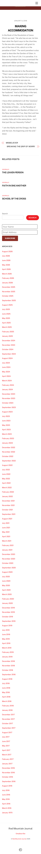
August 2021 (7, 519)
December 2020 (8, 554)
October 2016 (7, 777)
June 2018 (6, 688)
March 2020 (7, 594)
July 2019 (5, 630)
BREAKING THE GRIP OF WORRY (21, 146)
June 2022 (6, 474)
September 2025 (9, 300)
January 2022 (7, 496)
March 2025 (7, 327)
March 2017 (6, 755)
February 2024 (8, 385)
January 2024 (7, 389)
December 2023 (8, 394)
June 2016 (6, 795)
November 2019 (8, 612)
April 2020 (6, 590)
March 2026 (7, 274)
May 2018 (6, 692)
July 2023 (6, 416)
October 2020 (7, 563)
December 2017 (8, 715)
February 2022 (8, 492)
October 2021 (7, 510)
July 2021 (5, 523)
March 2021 (6, 541)
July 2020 (6, 577)
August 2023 (7, 412)
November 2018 (8, 666)
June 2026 (6, 260)
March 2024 (7, 381)
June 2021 (6, 528)
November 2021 (8, 505)
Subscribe (10, 238)
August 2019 (7, 625)
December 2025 (8, 287)
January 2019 (7, 657)
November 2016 (8, 773)
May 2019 (6, 639)
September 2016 (8, 781)
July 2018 (6, 683)
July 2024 (6, 363)
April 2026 (6, 269)
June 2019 (6, 634)
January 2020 (7, 603)
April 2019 (6, 643)
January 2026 (7, 283)
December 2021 (8, 501)
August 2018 (7, 679)
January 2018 (7, 710)
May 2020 (6, 585)
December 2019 (8, 608)
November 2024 (8, 345)
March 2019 (6, 648)
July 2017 (5, 737)
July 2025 (6, 309)
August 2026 (7, 251)
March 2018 (6, 701)
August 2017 (7, 732)
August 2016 (7, 786)
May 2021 (6, 532)
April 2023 (6, 430)
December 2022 (8, 447)
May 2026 (6, 265)
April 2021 (6, 536)
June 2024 (6, 367)
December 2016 (8, 768)
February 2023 (8, 438)
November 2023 (8, 398)
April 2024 (6, 376)
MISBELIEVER (12, 143)
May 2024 (6, 372)
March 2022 (7, 487)
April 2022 (6, 483)
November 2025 (8, 292)
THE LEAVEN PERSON (12, 172)
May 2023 (6, 425)
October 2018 (7, 670)
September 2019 (8, 621)
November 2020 (8, 559)
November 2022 (8, 452)
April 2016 (6, 804)
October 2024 (7, 349)
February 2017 (8, 759)
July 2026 (6, 256)
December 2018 (8, 661)
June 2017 (6, 741)
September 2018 (8, 674)
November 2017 (8, 719)
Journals (5, 169)
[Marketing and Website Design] (20, 851)
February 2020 (8, 599)
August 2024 (7, 358)
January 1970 (7, 813)
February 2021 (8, 545)
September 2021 (8, 514)
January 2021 (7, 550)
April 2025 (6, 323)
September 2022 (9, 461)
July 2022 (6, 470)
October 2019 (7, 617)
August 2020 (7, 572)
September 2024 (9, 354)
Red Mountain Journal (19, 839)
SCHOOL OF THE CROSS (14, 198)
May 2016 (6, 799)
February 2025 (8, 332)
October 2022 (7, 456)
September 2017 (8, 728)
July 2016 (5, 790)
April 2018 (6, 697)
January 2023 (7, 443)
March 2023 (7, 434)
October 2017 (7, 723)
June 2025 (6, 314)
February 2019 (8, 652)
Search (5, 214)
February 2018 (8, 706)
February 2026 (8, 278)
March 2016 (6, 808)
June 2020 (6, 581)
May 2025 (6, 318)
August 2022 (7, 465)
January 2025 (7, 336)
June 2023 (6, 421)
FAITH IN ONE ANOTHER (14, 185)
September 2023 (9, 407)
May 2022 (6, 479)
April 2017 (6, 750)
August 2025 (7, 305)
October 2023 (7, 403)
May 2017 (6, 746)
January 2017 (7, 764)
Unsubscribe (20, 833)
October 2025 (7, 296)
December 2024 (8, 340)
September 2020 (9, 568)
